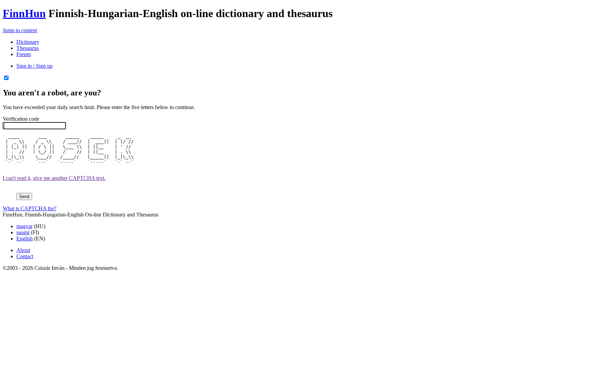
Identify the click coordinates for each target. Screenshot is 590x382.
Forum (23, 54)
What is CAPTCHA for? (29, 208)
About (23, 250)
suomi (22, 232)
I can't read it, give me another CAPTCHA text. (54, 178)
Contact (24, 256)
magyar (24, 226)
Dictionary (27, 42)
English (24, 238)
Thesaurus (27, 48)
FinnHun (24, 13)
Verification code (21, 119)
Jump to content (20, 30)
